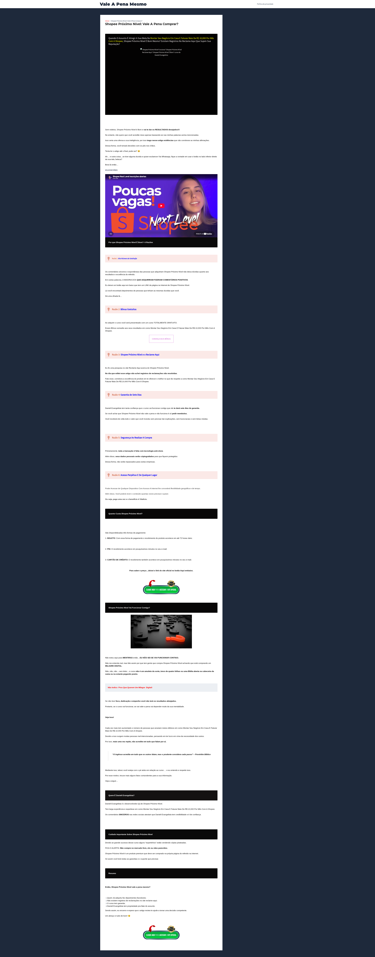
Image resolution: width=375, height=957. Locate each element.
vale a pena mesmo (140, 887)
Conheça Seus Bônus (161, 339)
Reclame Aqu (134, 368)
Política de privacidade (265, 4)
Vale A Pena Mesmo (123, 4)
